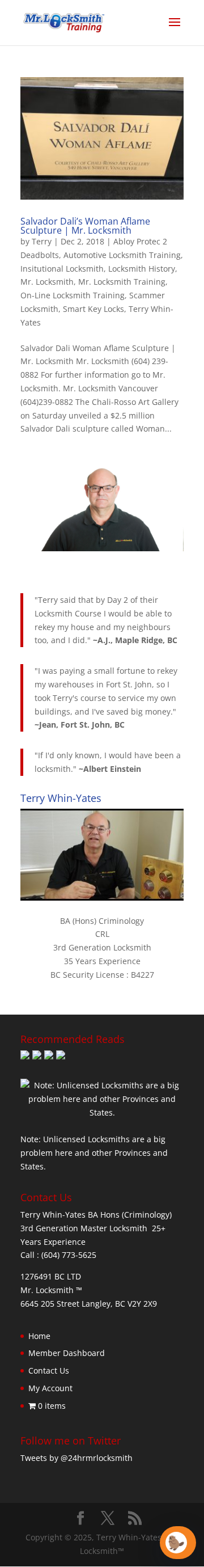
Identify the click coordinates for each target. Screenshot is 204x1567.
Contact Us (48, 1370)
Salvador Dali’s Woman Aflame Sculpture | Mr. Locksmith (85, 225)
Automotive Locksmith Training (122, 255)
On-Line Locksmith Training (72, 295)
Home (39, 1336)
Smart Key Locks (93, 308)
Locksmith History (141, 268)
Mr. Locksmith (47, 281)
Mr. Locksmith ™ (51, 1290)
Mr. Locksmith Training (121, 281)
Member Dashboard (66, 1353)
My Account (50, 1388)
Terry (42, 241)
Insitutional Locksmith (62, 268)
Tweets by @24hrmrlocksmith (76, 1457)
